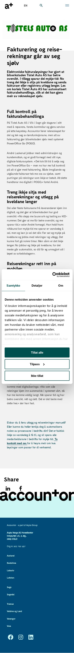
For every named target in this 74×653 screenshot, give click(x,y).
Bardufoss (11, 563)
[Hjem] (9, 6)
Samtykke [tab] (13, 285)
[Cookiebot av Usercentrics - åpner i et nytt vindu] (52, 274)
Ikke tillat (37, 375)
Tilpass (35, 364)
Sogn (9, 587)
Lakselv (10, 570)
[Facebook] (20, 488)
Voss (9, 626)
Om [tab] (60, 285)
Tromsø (10, 604)
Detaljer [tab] (37, 285)
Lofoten (10, 577)
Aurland (10, 555)
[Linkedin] (8, 488)
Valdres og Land (14, 611)
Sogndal (11, 594)
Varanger (11, 618)
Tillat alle (37, 352)
